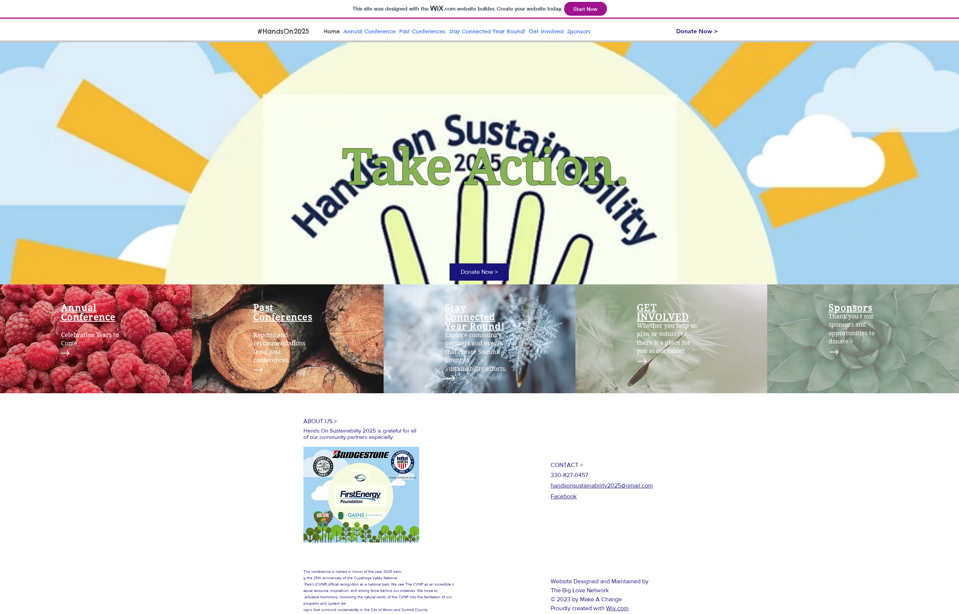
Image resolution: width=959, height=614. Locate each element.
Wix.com (617, 608)
